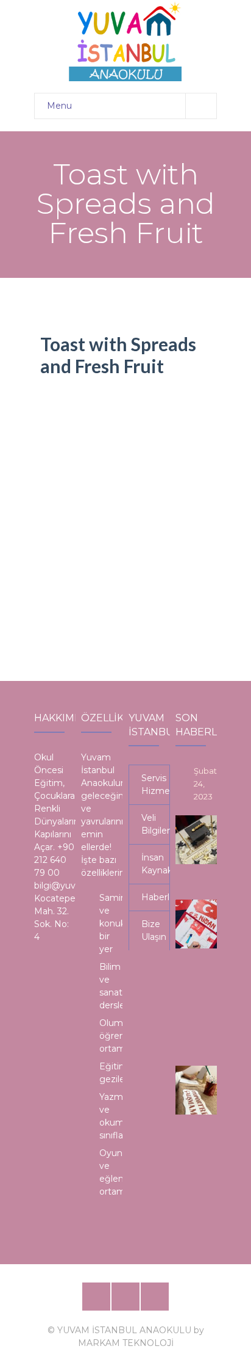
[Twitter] (125, 1296)
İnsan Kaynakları (155, 864)
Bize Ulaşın (153, 930)
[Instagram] (155, 1296)
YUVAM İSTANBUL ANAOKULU (124, 1330)
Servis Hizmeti (155, 784)
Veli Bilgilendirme (155, 824)
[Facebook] (96, 1296)
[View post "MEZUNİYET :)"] (199, 839)
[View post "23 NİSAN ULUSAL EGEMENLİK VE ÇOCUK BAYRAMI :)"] (199, 924)
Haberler (155, 897)
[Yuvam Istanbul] (125, 40)
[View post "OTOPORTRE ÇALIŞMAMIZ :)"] (199, 1090)
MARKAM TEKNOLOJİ (126, 1342)
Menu (59, 105)
